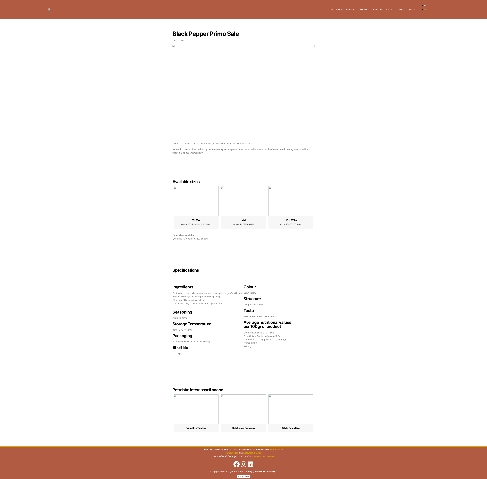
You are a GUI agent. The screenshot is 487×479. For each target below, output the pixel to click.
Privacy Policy (244, 476)
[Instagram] (243, 464)
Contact (389, 9)
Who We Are (336, 9)
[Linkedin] (250, 464)
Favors (411, 9)
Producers (377, 9)
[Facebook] (236, 464)
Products (350, 9)
